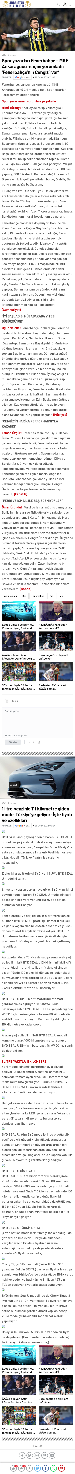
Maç (61, 595)
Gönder (13, 742)
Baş (24, 595)
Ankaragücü (10, 595)
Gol (51, 595)
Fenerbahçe (38, 595)
